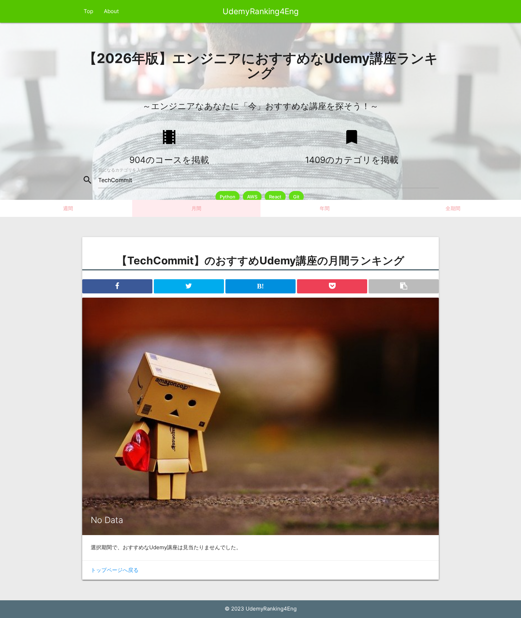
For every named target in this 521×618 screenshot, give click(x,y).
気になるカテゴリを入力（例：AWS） (134, 170)
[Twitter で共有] (189, 286)
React (275, 197)
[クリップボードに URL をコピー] (404, 286)
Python (227, 197)
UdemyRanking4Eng (261, 11)
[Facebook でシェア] (117, 286)
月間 (196, 208)
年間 (325, 208)
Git (296, 197)
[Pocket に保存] (332, 286)
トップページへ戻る (115, 570)
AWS (252, 197)
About (111, 11)
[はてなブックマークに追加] (260, 286)
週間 (68, 208)
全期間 (453, 208)
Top (88, 11)
